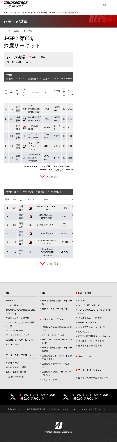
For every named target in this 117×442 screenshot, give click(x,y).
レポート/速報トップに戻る (19, 31)
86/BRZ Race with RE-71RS (19, 340)
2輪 (43, 293)
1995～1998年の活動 (16, 372)
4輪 (7, 293)
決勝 (33, 57)
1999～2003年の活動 (16, 367)
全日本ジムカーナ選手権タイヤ (93, 377)
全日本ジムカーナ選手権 (17, 318)
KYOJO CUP (12, 344)
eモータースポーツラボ (53, 335)
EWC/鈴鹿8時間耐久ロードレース (94, 336)
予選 (43, 57)
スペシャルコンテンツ (52, 319)
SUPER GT (11, 300)
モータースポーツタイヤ (90, 370)
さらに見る (52, 177)
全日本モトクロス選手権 (90, 345)
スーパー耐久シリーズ (16, 305)
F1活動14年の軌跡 (15, 376)
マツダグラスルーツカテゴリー (21, 335)
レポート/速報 (85, 293)
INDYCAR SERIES (14, 330)
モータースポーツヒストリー (20, 355)
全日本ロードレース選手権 (54, 308)
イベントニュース (50, 379)
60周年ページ (12, 362)
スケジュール (84, 356)
